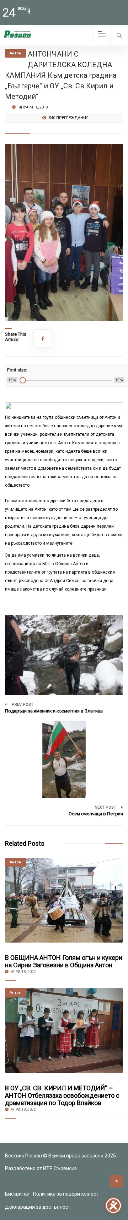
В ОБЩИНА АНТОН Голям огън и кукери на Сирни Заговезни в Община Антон (63, 961)
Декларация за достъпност (37, 1207)
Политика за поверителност (65, 1194)
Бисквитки (17, 1194)
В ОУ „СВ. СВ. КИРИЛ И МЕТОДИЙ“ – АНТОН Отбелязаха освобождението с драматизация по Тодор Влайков (62, 1095)
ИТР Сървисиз (60, 1168)
